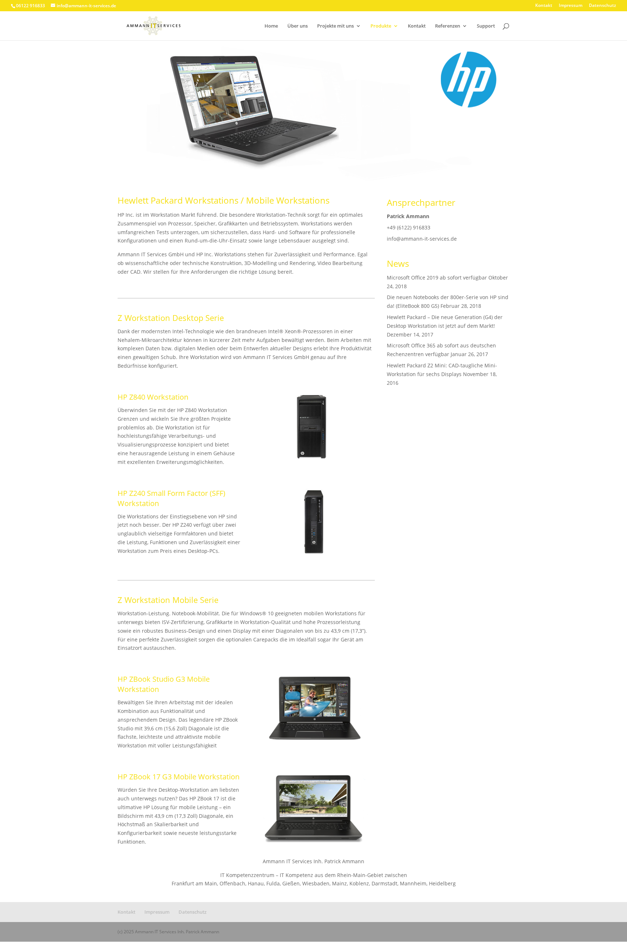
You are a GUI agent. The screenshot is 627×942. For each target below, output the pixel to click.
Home (271, 26)
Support (486, 26)
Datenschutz (602, 5)
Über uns (297, 26)
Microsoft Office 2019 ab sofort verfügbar (437, 277)
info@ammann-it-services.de (422, 238)
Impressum (570, 5)
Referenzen (447, 26)
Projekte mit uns (335, 26)
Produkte (380, 26)
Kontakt (543, 5)
